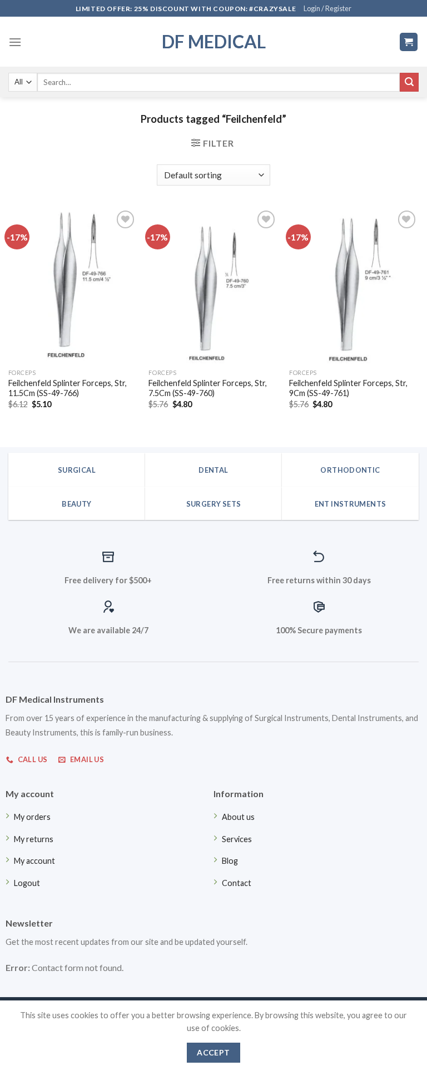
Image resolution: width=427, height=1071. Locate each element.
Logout (27, 883)
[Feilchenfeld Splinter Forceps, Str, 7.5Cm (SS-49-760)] (213, 285)
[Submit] (409, 82)
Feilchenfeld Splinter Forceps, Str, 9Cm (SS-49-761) (348, 388)
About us (238, 817)
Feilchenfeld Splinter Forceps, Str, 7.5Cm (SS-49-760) (207, 388)
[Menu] (15, 42)
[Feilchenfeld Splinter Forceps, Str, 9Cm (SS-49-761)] (354, 285)
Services (237, 839)
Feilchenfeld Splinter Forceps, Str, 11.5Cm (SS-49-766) (67, 388)
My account (34, 860)
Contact (236, 883)
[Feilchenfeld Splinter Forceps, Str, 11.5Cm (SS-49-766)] (73, 285)
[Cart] (409, 42)
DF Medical (214, 42)
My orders (32, 817)
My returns (33, 839)
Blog (230, 860)
